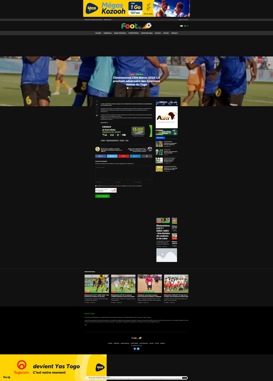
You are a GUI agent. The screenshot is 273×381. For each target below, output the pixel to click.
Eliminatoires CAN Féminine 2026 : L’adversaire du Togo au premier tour (170, 160)
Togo (127, 140)
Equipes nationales (125, 343)
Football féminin (139, 74)
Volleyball (151, 292)
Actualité (132, 74)
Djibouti (103, 140)
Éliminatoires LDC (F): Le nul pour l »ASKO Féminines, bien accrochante (176, 227)
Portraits (157, 343)
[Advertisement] (136, 46)
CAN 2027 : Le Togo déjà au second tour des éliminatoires (170, 168)
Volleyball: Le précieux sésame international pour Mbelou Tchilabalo (149, 295)
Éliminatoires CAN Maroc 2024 (112, 140)
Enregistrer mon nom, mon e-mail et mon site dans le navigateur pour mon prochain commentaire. (119, 185)
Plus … (86, 324)
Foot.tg (130, 88)
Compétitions (116, 343)
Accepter (184, 377)
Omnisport (146, 292)
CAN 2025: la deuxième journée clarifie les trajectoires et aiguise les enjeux (170, 144)
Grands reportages (144, 343)
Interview (151, 343)
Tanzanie (122, 140)
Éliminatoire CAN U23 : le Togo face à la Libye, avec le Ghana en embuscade (176, 242)
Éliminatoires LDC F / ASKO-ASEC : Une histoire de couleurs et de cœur (163, 232)
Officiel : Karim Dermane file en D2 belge (170, 152)
